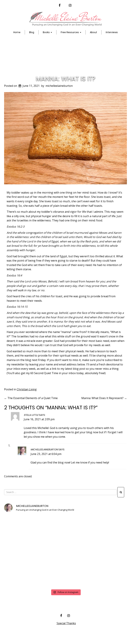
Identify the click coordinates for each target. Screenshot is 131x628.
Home (16, 32)
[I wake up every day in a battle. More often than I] (24, 527)
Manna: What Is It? (65, 78)
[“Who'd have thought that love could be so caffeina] (24, 575)
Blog (31, 32)
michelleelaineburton (59, 86)
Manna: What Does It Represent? (104, 398)
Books (46, 32)
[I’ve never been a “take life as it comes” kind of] (65, 527)
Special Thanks (66, 623)
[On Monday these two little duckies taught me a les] (24, 551)
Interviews (112, 32)
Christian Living (27, 389)
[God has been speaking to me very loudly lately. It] (107, 527)
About (93, 32)
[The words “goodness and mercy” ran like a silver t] (65, 575)
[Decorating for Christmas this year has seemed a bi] (107, 551)
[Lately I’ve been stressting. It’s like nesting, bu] (107, 575)
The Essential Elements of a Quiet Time (31, 398)
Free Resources (70, 32)
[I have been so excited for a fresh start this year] (65, 551)
